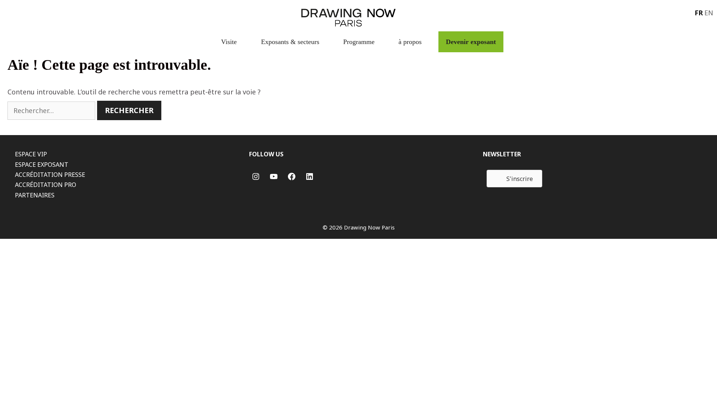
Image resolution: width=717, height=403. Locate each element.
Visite (229, 42)
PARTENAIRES (35, 195)
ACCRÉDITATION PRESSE (50, 175)
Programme (359, 42)
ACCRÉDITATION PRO (45, 185)
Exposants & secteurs (290, 42)
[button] (514, 178)
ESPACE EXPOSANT (41, 164)
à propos (410, 42)
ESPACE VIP (31, 154)
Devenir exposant (471, 42)
